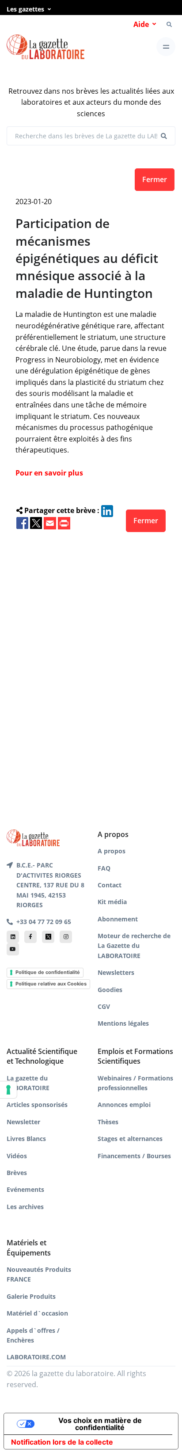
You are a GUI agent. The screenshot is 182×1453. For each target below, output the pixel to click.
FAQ (104, 868)
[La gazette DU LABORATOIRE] (33, 837)
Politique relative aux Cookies (51, 984)
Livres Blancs (26, 1138)
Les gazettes (25, 9)
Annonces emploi (124, 1104)
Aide (141, 24)
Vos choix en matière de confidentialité (100, 1424)
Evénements (25, 1189)
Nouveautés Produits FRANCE (39, 1274)
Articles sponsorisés (37, 1104)
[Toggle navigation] (165, 46)
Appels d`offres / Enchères (33, 1335)
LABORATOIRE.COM (36, 1357)
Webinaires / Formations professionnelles (135, 1083)
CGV (104, 1006)
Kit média (112, 902)
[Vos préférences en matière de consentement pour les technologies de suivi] (8, 1089)
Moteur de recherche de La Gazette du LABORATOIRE (134, 946)
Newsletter (23, 1122)
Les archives (25, 1206)
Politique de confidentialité (47, 972)
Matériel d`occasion (37, 1313)
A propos (111, 851)
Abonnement (118, 919)
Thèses (108, 1122)
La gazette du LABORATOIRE (28, 1083)
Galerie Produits (31, 1296)
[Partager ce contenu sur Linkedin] (107, 510)
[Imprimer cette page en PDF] (64, 522)
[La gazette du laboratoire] (45, 47)
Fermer (154, 179)
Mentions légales (123, 1023)
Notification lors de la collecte (62, 1442)
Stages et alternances (130, 1138)
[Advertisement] (91, 666)
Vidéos (17, 1156)
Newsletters (116, 972)
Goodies (110, 989)
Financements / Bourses (134, 1156)
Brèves (17, 1172)
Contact (109, 885)
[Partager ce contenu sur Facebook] (22, 522)
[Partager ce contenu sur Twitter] (36, 522)
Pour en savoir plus (49, 473)
